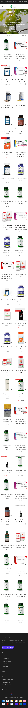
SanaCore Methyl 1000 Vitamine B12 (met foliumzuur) (20, 421)
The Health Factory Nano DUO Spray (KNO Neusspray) (21, 522)
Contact (4, 671)
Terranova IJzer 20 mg (20, 130)
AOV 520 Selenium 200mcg (7, 570)
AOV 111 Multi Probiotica (7, 446)
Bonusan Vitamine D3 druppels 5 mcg (7, 546)
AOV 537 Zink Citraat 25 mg (21, 202)
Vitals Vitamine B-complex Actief (7, 226)
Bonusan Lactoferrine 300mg (7, 130)
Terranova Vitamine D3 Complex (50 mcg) (7, 521)
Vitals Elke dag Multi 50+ (21, 371)
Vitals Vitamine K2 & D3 (7, 371)
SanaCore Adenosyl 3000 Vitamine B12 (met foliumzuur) (21, 82)
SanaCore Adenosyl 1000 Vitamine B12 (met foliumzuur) (21, 447)
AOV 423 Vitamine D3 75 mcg (7, 202)
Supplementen (5, 658)
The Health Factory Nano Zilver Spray (7, 471)
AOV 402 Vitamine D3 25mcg (7, 619)
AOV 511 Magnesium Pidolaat (7, 595)
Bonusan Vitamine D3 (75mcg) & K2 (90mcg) (7, 81)
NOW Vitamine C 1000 (7, 153)
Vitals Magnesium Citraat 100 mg (20, 546)
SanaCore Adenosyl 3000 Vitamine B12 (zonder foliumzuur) (21, 227)
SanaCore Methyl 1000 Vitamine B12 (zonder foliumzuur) (21, 571)
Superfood (4, 663)
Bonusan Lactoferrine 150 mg (7, 106)
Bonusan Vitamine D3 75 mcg (7, 179)
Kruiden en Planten (6, 661)
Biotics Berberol (21, 105)
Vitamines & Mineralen (7, 656)
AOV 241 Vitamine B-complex (21, 619)
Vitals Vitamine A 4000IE (7, 324)
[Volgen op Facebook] (2, 689)
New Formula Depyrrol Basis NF (7, 420)
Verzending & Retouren (7, 684)
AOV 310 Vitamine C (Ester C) (7, 495)
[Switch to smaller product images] (25, 35)
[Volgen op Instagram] (6, 689)
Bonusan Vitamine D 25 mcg (7, 301)
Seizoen (3, 669)
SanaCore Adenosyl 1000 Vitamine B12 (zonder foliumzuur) (21, 496)
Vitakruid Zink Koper (21, 178)
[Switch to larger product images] (23, 35)
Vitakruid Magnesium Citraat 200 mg (20, 301)
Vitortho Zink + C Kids (21, 348)
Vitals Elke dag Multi (21, 274)
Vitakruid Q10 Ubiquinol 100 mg (7, 252)
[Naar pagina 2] (17, 628)
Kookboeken (5, 666)
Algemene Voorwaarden (8, 679)
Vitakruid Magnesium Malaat (7, 348)
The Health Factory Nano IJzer (21, 324)
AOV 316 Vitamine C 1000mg (21, 252)
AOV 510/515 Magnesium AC (7, 55)
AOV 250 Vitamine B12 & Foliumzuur (20, 595)
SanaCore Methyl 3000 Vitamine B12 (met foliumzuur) (20, 56)
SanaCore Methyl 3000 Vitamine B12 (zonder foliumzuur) (7, 276)
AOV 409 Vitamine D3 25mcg (7, 395)
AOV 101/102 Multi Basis (21, 471)
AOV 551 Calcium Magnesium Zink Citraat (21, 396)
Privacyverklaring (6, 682)
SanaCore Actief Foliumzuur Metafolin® (21, 154)
